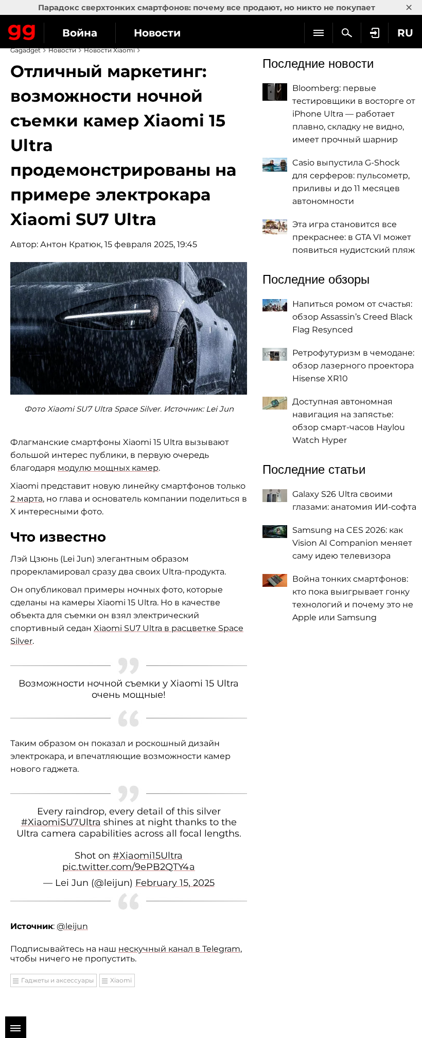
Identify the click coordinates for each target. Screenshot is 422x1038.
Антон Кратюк (70, 244)
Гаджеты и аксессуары (57, 980)
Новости (157, 33)
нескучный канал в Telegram (179, 949)
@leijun (72, 926)
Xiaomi (121, 980)
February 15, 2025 (175, 882)
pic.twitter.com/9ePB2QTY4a (128, 867)
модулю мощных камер (108, 468)
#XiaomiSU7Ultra (61, 822)
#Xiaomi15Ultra (148, 855)
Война (79, 33)
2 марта (26, 499)
